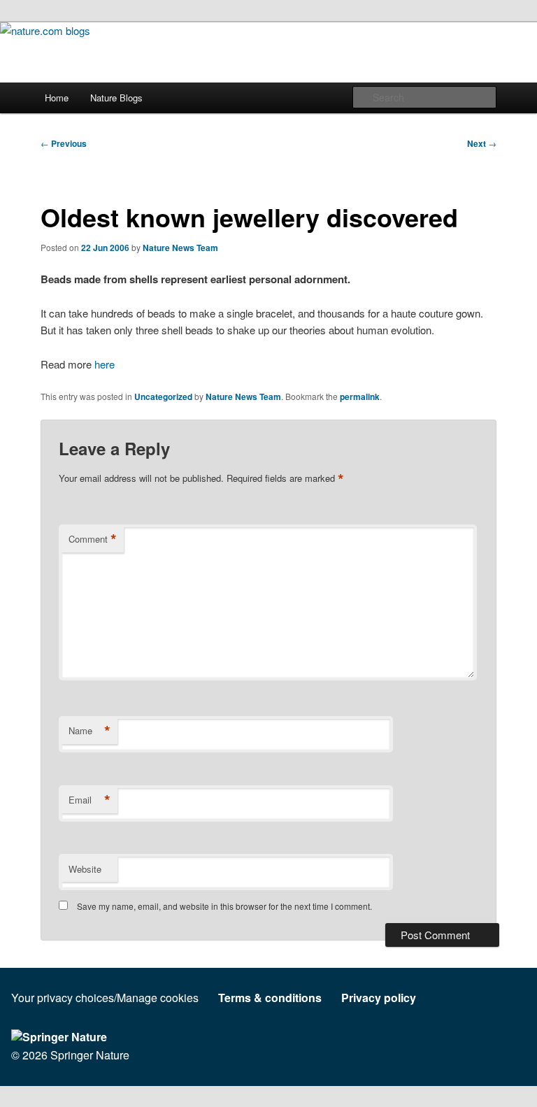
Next (481, 143)
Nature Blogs (116, 97)
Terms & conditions (270, 998)
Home (57, 97)
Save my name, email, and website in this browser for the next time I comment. (224, 906)
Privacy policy (378, 998)
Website (85, 869)
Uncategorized (163, 396)
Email (89, 800)
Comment (93, 539)
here (104, 364)
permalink (360, 396)
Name (89, 731)
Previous (64, 143)
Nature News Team (180, 247)
